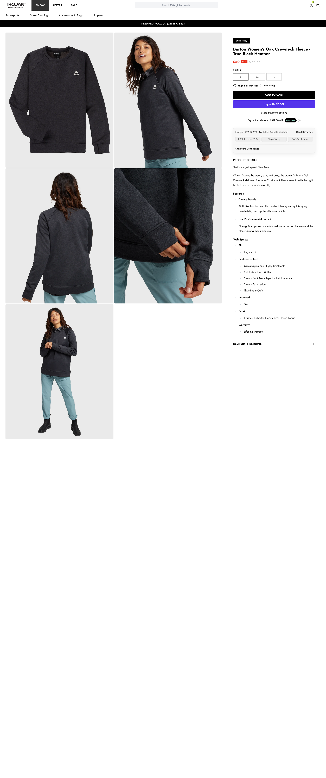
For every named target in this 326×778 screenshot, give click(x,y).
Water (57, 5)
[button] (318, 5)
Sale (74, 5)
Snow (40, 5)
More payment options (274, 113)
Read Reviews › (304, 132)
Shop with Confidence (248, 148)
